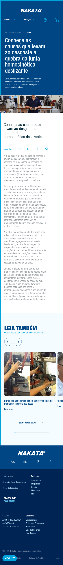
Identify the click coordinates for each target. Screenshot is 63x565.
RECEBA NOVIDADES (10, 526)
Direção (34, 487)
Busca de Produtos (10, 488)
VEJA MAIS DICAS (28, 422)
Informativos (7, 476)
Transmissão (36, 480)
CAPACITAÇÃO (8, 523)
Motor (33, 493)
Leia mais (8, 409)
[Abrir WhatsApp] (55, 557)
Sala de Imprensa (33, 530)
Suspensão (35, 483)
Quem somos (31, 520)
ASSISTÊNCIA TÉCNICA (11, 520)
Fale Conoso (31, 533)
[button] (8, 342)
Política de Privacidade (35, 523)
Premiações (30, 526)
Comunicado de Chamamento (14, 482)
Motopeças (35, 490)
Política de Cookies (36, 558)
